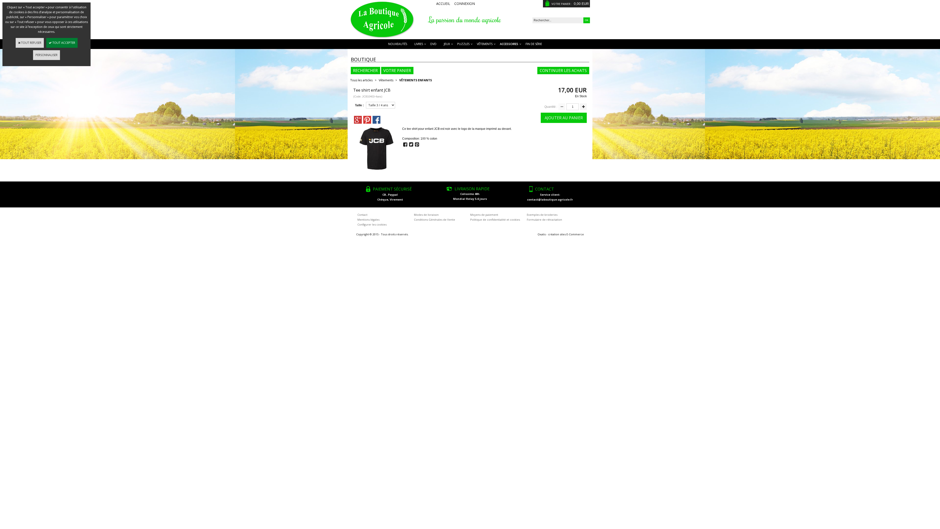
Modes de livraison (426, 214)
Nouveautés (397, 44)
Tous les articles (361, 80)
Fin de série (534, 44)
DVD (433, 44)
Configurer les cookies (372, 224)
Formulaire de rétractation (544, 219)
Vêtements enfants (415, 80)
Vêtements (485, 44)
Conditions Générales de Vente (434, 219)
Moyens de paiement (484, 214)
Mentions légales (368, 219)
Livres (418, 44)
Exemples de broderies (542, 214)
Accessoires (509, 44)
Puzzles (463, 44)
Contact (362, 214)
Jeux (447, 44)
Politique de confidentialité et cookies (495, 219)
